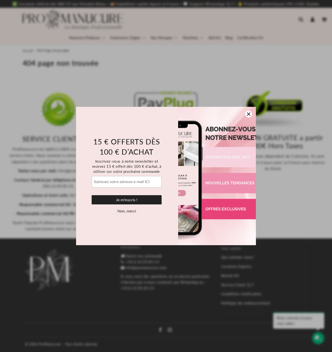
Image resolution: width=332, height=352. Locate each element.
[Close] (248, 114)
